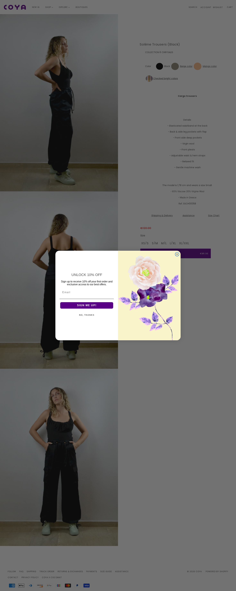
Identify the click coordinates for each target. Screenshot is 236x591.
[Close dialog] (177, 254)
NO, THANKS (86, 315)
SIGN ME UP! (86, 305)
